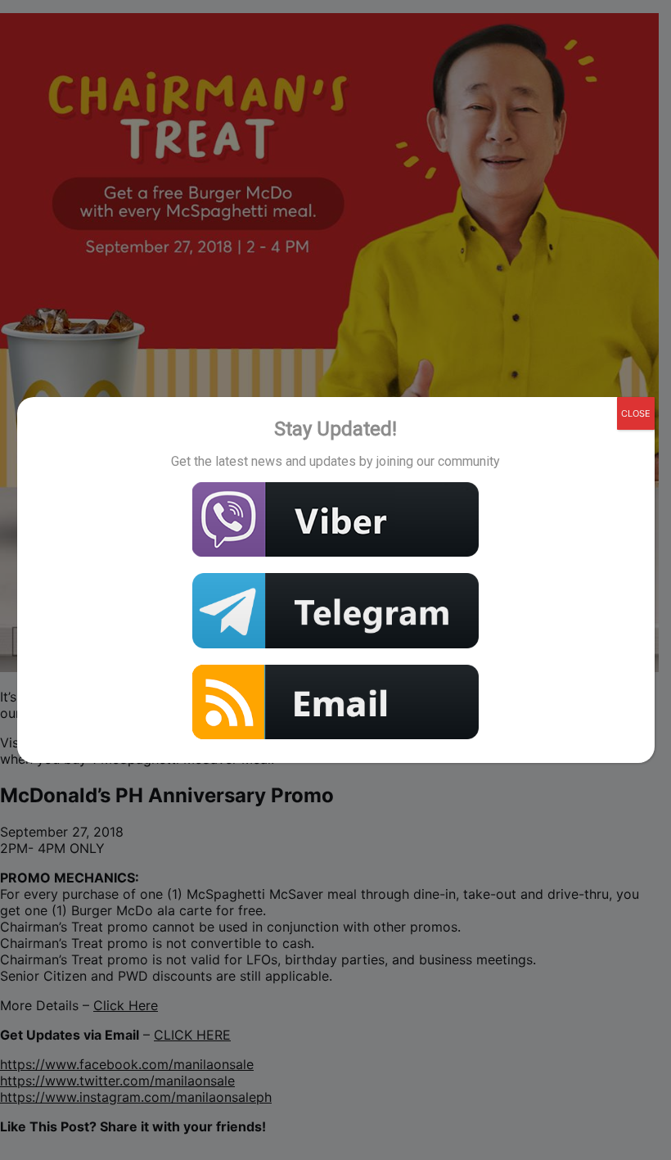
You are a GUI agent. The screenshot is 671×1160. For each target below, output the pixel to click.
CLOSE (636, 413)
